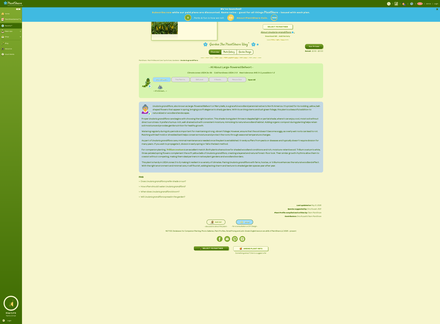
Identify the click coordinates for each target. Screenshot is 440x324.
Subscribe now (162, 12)
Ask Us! (218, 222)
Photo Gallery (229, 52)
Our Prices (314, 46)
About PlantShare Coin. (252, 18)
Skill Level (199, 80)
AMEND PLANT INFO (252, 248)
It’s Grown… (162, 79)
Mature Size (237, 80)
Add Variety (284, 36)
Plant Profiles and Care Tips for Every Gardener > (164, 60)
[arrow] (18, 9)
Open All (251, 80)
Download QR (271, 36)
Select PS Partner (278, 27)
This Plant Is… (180, 80)
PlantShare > (143, 60)
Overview (215, 52)
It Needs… (218, 80)
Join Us (428, 4)
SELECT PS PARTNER (213, 248)
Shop (247, 222)
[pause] (150, 86)
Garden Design (245, 52)
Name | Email (11, 316)
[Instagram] (242, 239)
